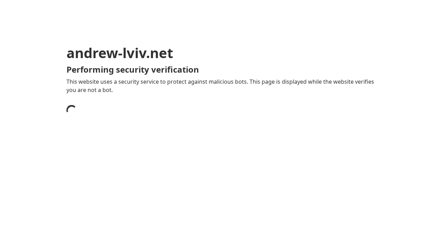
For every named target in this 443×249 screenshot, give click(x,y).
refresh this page (205, 193)
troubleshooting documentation (312, 204)
